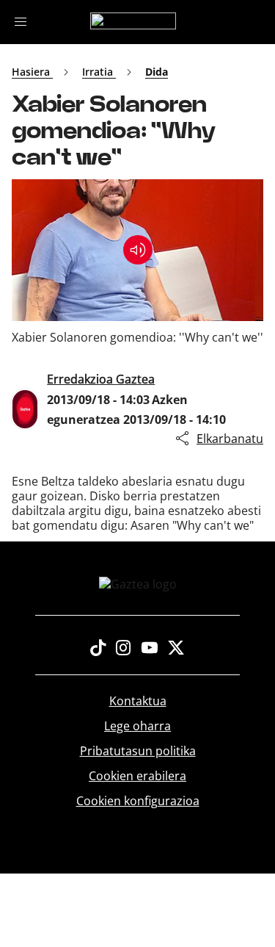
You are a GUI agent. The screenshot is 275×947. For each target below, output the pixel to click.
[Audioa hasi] (138, 249)
